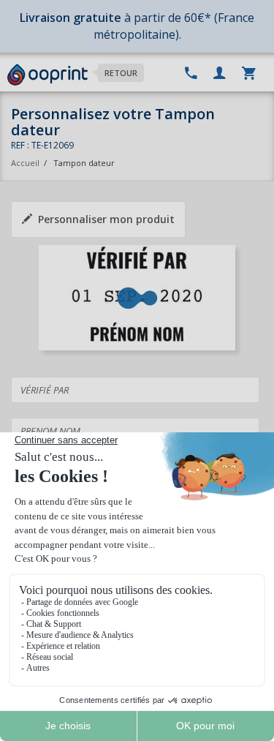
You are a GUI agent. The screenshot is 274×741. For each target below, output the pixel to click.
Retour (120, 72)
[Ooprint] (47, 75)
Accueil (25, 162)
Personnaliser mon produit (106, 219)
